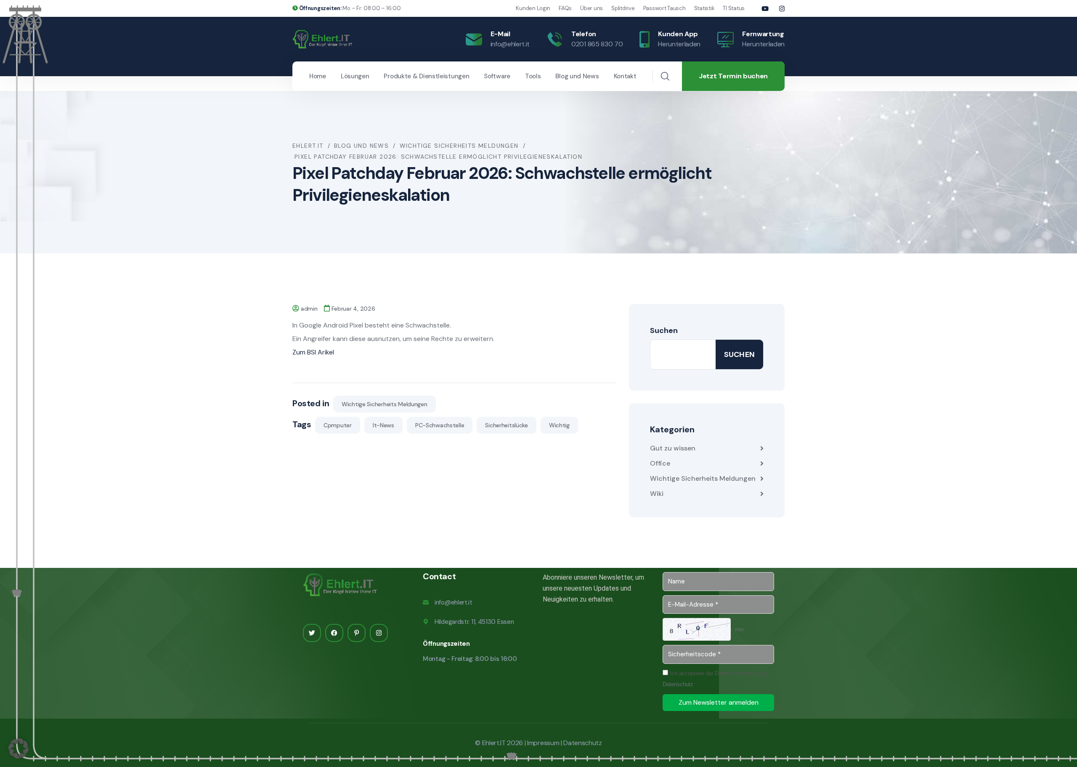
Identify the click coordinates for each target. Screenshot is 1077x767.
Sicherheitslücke (506, 425)
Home (317, 76)
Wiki (656, 493)
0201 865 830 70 (597, 44)
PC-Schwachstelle (439, 425)
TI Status (734, 8)
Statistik (704, 8)
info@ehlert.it (510, 44)
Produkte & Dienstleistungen (426, 76)
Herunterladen (679, 44)
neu (739, 629)
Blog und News (577, 76)
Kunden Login (533, 8)
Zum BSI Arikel (313, 352)
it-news (383, 425)
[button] (18, 748)
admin (309, 308)
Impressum (543, 742)
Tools (533, 76)
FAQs (565, 8)
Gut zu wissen (672, 448)
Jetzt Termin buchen (733, 76)
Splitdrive (622, 8)
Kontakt (625, 76)
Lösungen (355, 76)
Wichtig (559, 425)
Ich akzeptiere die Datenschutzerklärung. (716, 678)
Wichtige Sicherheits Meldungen (384, 404)
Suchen (664, 330)
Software (497, 76)
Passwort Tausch (664, 8)
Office (660, 463)
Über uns (591, 8)
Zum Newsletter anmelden (719, 702)
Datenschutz (678, 684)
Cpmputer (338, 425)
